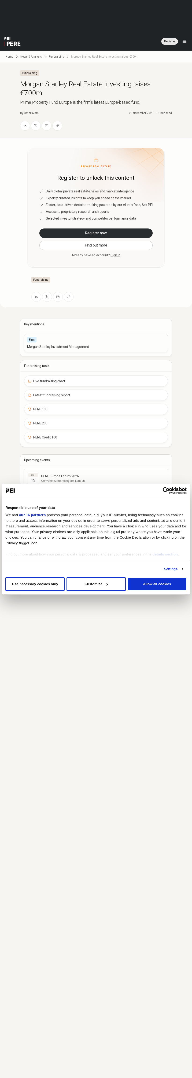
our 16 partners (32, 515)
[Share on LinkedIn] (25, 126)
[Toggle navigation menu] (184, 41)
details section (165, 554)
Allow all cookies (157, 584)
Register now (96, 233)
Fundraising (56, 56)
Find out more (96, 245)
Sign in (115, 255)
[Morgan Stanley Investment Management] (95, 343)
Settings (171, 569)
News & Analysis (31, 56)
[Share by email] (47, 126)
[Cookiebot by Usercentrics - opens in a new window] (166, 490)
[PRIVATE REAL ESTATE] (12, 41)
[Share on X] (36, 126)
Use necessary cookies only (35, 584)
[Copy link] (57, 126)
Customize (93, 584)
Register (169, 41)
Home (9, 56)
